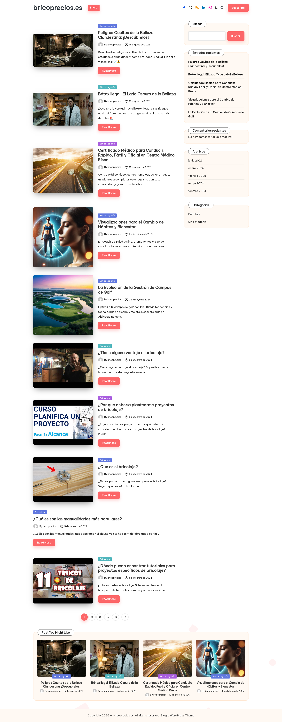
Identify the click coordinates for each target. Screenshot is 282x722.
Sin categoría (107, 26)
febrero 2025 (197, 176)
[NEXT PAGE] (125, 617)
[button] (238, 7)
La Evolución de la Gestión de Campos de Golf (134, 290)
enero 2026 (196, 168)
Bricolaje (105, 346)
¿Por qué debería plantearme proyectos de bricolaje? (136, 407)
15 (115, 616)
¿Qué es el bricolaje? (118, 466)
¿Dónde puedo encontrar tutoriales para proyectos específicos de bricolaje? (136, 568)
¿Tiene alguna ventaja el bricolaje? (131, 352)
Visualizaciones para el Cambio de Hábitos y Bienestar (131, 224)
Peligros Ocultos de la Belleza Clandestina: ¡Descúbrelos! (126, 35)
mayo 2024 (196, 183)
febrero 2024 (197, 191)
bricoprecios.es (57, 7)
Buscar (197, 24)
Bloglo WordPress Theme (177, 715)
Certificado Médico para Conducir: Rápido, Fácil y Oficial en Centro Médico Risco (136, 155)
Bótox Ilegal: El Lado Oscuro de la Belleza (137, 93)
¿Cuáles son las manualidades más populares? (77, 518)
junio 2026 (195, 160)
